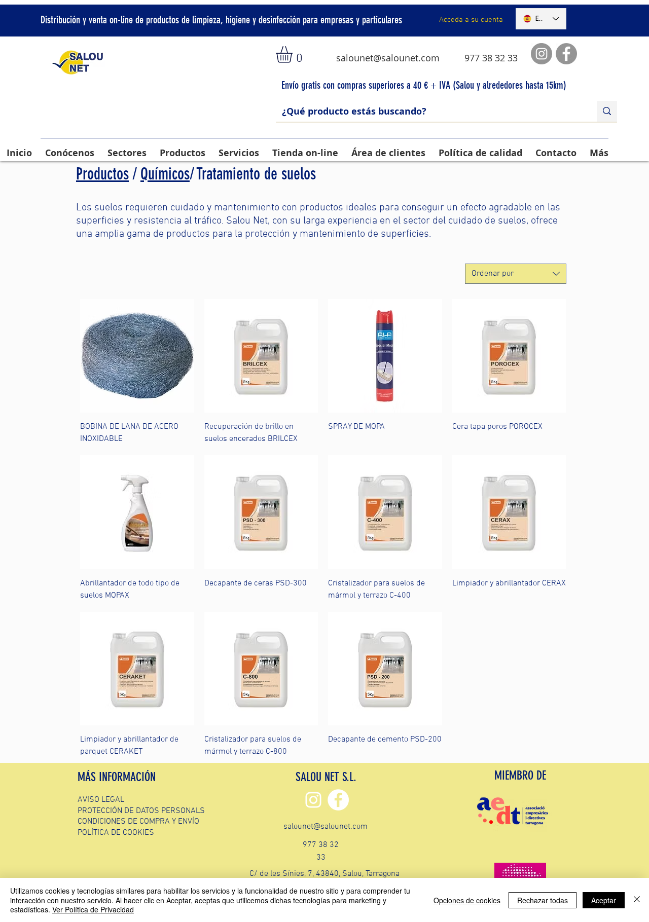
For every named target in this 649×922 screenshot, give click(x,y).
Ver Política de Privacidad (93, 909)
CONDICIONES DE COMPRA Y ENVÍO (138, 822)
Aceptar (603, 900)
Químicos (165, 173)
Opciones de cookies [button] (467, 900)
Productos (102, 173)
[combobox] (515, 274)
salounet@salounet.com (388, 58)
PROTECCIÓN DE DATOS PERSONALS (141, 811)
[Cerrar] (637, 900)
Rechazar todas (542, 900)
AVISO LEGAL (101, 800)
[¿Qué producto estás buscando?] (607, 111)
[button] (294, 54)
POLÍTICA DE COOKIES (116, 833)
